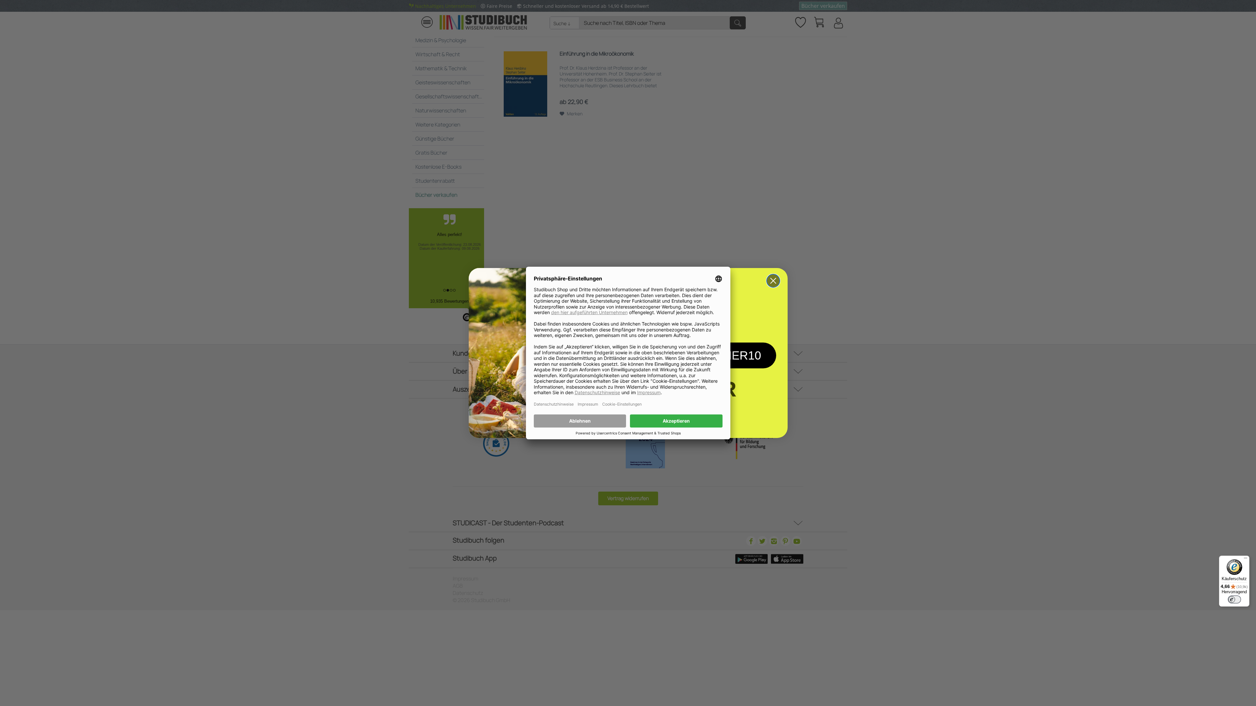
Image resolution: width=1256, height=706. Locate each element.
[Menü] (1245, 559)
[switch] (1234, 599)
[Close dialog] (773, 280)
